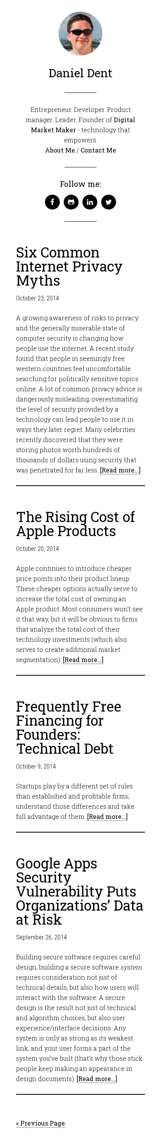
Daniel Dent (80, 72)
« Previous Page (40, 1123)
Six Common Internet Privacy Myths (69, 266)
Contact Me (98, 150)
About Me (60, 150)
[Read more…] (120, 470)
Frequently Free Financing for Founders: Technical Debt (68, 727)
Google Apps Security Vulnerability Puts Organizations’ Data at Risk (79, 891)
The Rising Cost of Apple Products (75, 523)
